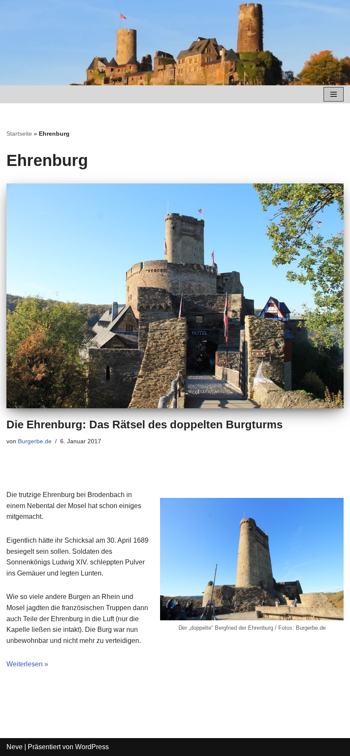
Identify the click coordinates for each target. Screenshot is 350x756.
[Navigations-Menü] (334, 94)
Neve (14, 746)
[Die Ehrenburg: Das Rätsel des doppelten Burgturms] (175, 295)
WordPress (92, 746)
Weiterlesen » (27, 664)
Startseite (19, 133)
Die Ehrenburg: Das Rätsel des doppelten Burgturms (144, 424)
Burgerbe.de (35, 441)
